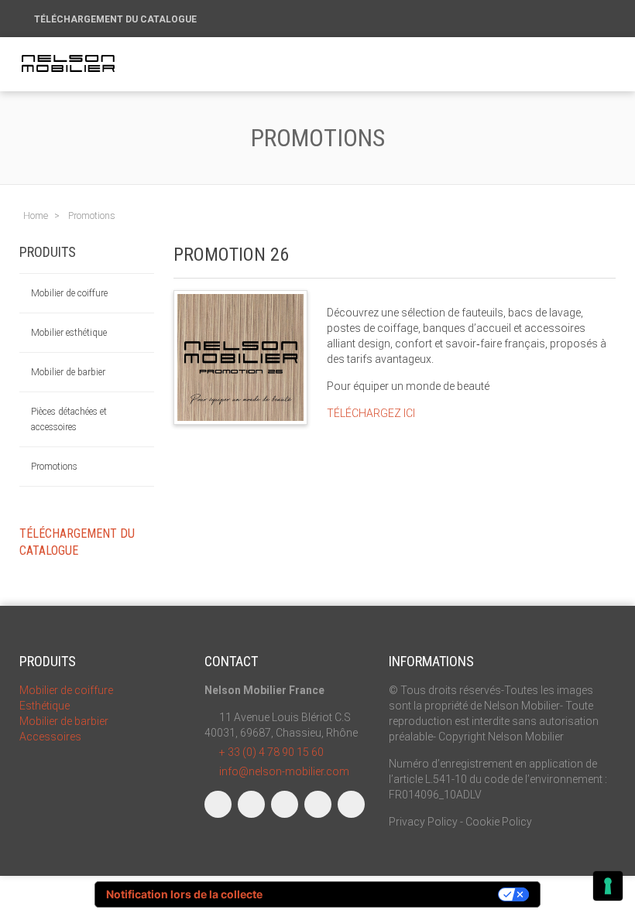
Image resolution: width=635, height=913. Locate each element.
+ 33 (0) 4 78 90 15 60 (271, 752)
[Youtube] (317, 804)
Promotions (54, 466)
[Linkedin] (284, 804)
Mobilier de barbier (68, 372)
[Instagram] (251, 804)
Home (35, 215)
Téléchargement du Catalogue (116, 19)
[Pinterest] (351, 804)
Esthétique (44, 705)
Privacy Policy (423, 822)
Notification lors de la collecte (184, 894)
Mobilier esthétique (69, 332)
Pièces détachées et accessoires (69, 419)
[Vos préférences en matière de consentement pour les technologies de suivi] (608, 886)
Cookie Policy (498, 822)
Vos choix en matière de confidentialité (387, 894)
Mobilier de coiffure (69, 293)
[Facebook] (218, 804)
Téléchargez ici (372, 413)
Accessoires (50, 736)
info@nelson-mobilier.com (284, 771)
